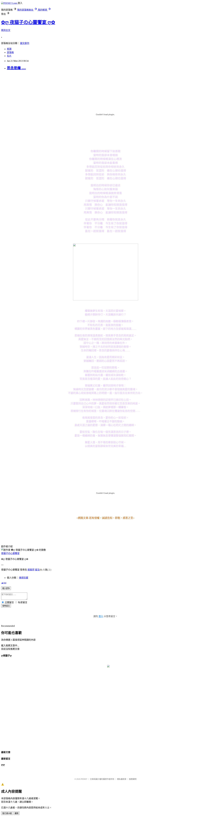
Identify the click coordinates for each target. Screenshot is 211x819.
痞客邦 (31, 569)
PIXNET (84, 779)
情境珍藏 (23, 577)
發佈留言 (6, 606)
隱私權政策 (121, 779)
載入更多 (6, 588)
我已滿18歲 (7, 813)
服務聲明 (133, 779)
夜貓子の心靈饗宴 (10, 553)
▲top (3, 583)
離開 (16, 813)
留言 (37, 569)
